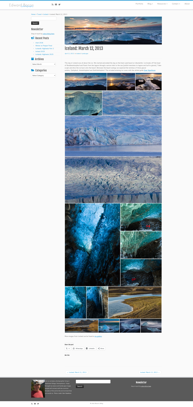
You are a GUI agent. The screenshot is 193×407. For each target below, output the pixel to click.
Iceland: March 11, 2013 (76, 372)
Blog (150, 3)
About (187, 3)
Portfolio (139, 3)
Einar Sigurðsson (149, 70)
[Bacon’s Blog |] (22, 5)
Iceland (45, 14)
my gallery (98, 336)
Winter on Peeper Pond (43, 46)
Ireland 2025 (40, 51)
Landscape (85, 53)
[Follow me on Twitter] (60, 4)
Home (33, 14)
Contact (175, 3)
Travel (39, 14)
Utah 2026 (39, 43)
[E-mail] (56, 4)
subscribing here (48, 34)
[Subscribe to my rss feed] (53, 4)
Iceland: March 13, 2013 (150, 372)
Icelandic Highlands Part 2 (44, 48)
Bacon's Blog (99, 403)
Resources (161, 3)
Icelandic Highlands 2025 (44, 54)
